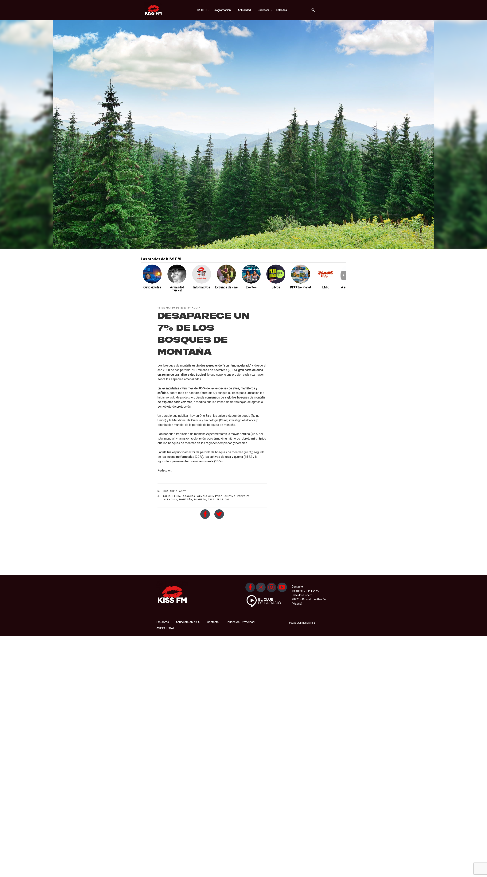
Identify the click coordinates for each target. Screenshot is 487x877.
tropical (223, 499)
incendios (170, 499)
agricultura (172, 496)
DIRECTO (201, 10)
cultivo (230, 496)
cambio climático (210, 496)
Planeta (200, 499)
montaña (185, 499)
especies (243, 496)
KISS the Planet (174, 491)
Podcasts (263, 10)
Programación (222, 10)
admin (196, 308)
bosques (189, 496)
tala (211, 499)
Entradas (281, 10)
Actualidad (244, 10)
